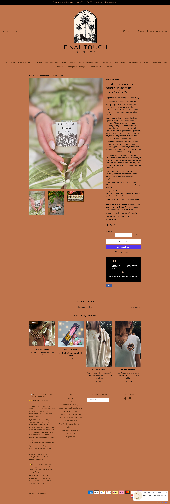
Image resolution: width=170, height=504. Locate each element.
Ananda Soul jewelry (10, 32)
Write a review (136, 307)
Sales (13, 62)
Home (5, 62)
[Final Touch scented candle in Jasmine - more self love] (37, 203)
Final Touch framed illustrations (155, 62)
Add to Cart (123, 241)
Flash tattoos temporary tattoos (113, 62)
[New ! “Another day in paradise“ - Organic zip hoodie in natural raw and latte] (99, 344)
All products (108, 67)
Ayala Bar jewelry (68, 62)
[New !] (128, 344)
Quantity (109, 231)
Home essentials (135, 62)
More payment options (123, 252)
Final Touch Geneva (42, 349)
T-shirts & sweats (94, 67)
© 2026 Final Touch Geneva (36, 493)
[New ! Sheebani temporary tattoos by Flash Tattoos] (42, 333)
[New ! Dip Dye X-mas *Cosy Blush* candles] (71, 334)
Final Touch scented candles (88, 62)
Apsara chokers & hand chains (47, 62)
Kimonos (60, 67)
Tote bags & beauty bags (76, 67)
